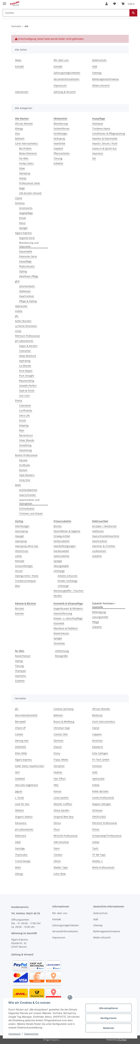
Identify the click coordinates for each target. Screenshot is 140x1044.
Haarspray (21, 541)
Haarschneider (27, 495)
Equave (23, 460)
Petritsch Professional (27, 335)
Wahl (18, 485)
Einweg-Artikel (62, 536)
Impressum (14, 1033)
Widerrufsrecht (101, 85)
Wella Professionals (103, 867)
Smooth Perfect (28, 385)
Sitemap (97, 72)
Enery (57, 753)
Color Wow (60, 873)
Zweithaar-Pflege (28, 276)
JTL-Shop (122, 1039)
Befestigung (99, 612)
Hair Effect (60, 778)
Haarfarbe (59, 143)
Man (21, 430)
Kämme (19, 613)
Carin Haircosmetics (26, 143)
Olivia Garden (61, 810)
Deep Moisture (27, 355)
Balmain (19, 138)
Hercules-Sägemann (26, 785)
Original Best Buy (63, 816)
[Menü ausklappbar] (4, 2)
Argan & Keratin (28, 345)
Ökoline (19, 810)
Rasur (22, 223)
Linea (18, 331)
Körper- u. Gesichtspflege (68, 618)
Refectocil (20, 835)
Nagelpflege (26, 213)
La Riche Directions (26, 326)
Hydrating (24, 360)
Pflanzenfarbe (61, 153)
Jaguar (18, 791)
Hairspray (24, 173)
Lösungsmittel (100, 617)
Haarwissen (21, 91)
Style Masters (26, 475)
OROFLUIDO (99, 816)
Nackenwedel (61, 551)
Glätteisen (25, 291)
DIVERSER (20, 747)
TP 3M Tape (99, 854)
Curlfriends (25, 410)
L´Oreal (19, 797)
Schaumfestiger (24, 566)
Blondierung (61, 123)
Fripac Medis (61, 759)
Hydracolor (21, 306)
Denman (58, 740)
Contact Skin (61, 734)
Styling (23, 271)
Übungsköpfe (61, 566)
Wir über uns (61, 60)
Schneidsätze (26, 508)
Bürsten (19, 608)
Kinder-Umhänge (67, 580)
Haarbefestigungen (65, 546)
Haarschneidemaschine (105, 536)
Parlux (57, 823)
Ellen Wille (21, 753)
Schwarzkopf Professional (106, 835)
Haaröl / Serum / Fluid (104, 143)
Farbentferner (62, 128)
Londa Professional (103, 797)
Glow (22, 168)
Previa (18, 400)
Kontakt (19, 66)
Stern (57, 848)
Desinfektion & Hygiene (67, 531)
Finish (22, 420)
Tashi (95, 848)
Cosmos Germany (64, 708)
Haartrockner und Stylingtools (29, 501)
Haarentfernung (63, 613)
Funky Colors (26, 163)
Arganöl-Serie (27, 237)
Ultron (57, 861)
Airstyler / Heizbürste (104, 526)
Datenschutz (31, 1033)
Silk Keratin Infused (30, 193)
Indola (18, 311)
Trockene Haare (101, 128)
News (18, 60)
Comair (19, 734)
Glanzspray (21, 531)
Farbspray (59, 138)
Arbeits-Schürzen (68, 575)
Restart (23, 470)
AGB (94, 66)
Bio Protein (25, 148)
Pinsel (22, 218)
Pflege (95, 622)
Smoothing (25, 445)
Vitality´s (97, 861)
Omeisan (97, 810)
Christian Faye (62, 727)
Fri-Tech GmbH (100, 759)
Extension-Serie (28, 256)
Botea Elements (28, 153)
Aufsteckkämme (28, 490)
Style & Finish (26, 390)
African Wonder (24, 123)
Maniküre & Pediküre (66, 628)
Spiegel (23, 228)
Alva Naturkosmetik (26, 715)
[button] (106, 3)
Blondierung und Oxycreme (29, 244)
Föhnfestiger (22, 526)
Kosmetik (59, 623)
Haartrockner (26, 296)
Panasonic (21, 823)
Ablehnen (108, 1028)
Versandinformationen (66, 79)
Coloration (25, 350)
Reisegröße (61, 655)
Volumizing (25, 450)
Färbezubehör (62, 541)
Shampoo (97, 123)
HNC (56, 785)
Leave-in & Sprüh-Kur (104, 148)
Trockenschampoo (25, 580)
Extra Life (24, 415)
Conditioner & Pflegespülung (108, 133)
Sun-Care (24, 395)
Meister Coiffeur (63, 804)
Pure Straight (26, 375)
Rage (22, 188)
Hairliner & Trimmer (103, 546)
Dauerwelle (25, 251)
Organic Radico (23, 816)
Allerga (19, 128)
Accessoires (25, 208)
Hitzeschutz (21, 551)
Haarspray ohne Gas (26, 546)
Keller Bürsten (23, 321)
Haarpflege (25, 261)
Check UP (20, 727)
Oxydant (58, 148)
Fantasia (20, 203)
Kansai (57, 791)
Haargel (19, 536)
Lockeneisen (99, 551)
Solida (95, 842)
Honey (22, 178)
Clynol (18, 198)
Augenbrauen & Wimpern (68, 608)
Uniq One (24, 480)
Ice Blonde (25, 365)
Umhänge (59, 570)
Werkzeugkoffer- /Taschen (68, 590)
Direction (97, 740)
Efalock (58, 747)
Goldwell (20, 778)
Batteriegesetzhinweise (105, 79)
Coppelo (97, 734)
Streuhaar (59, 643)
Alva (17, 133)
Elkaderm (97, 747)
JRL (16, 316)
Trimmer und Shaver (31, 513)
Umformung (62, 651)
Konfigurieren (109, 1018)
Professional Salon (29, 183)
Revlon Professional (26, 455)
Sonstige (20, 848)
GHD (94, 772)
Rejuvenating (26, 380)
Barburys (97, 715)
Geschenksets (27, 286)
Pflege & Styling (28, 301)
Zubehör (58, 163)
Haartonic (97, 153)
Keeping (24, 425)
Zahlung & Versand (64, 91)
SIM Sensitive (61, 842)
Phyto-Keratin (27, 266)
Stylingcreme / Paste (26, 575)
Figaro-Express (23, 232)
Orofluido (24, 465)
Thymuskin (21, 854)
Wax (17, 585)
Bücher (58, 526)
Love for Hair (22, 804)
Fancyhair (59, 766)
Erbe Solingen (100, 753)
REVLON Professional (66, 835)
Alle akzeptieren (108, 1008)
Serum (19, 570)
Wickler (58, 595)
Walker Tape (61, 867)
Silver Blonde (26, 440)
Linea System (61, 797)
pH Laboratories (24, 340)
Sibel (18, 842)
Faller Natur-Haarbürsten (29, 766)
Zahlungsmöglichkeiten (67, 72)
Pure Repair (26, 370)
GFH (17, 772)
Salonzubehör (61, 556)
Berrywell (20, 721)
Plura (57, 829)
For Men (24, 158)
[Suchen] (133, 12)
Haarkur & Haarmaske (104, 138)
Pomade (19, 561)
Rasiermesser (61, 633)
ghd (17, 281)
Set (94, 158)
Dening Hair (22, 740)
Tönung (58, 158)
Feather (58, 772)
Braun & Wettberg (64, 721)
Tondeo (58, 854)
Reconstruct (26, 435)
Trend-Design (23, 861)
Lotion (18, 556)
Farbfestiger (60, 133)
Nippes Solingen (101, 804)
